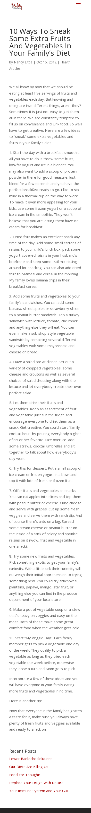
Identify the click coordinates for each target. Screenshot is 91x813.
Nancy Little (23, 62)
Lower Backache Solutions (30, 758)
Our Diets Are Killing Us (28, 766)
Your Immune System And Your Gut (38, 790)
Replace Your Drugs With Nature (36, 782)
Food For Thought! (24, 774)
